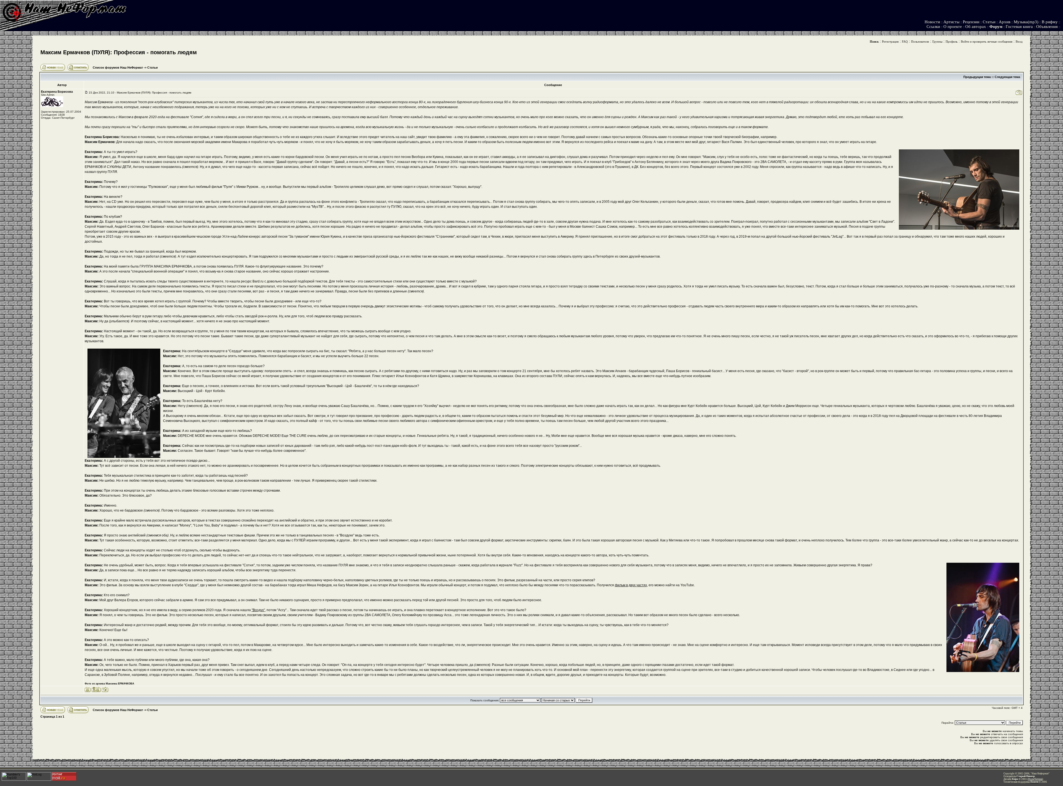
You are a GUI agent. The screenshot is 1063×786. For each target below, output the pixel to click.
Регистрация (890, 41)
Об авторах (975, 26)
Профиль (952, 41)
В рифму (1050, 22)
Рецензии (971, 22)
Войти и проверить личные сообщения (986, 41)
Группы (937, 41)
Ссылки (933, 26)
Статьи (989, 22)
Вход (1019, 41)
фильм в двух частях (631, 585)
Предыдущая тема (977, 77)
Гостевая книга (1019, 26)
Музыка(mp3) (1026, 22)
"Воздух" (258, 610)
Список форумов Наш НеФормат (118, 67)
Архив (1004, 22)
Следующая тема (1007, 77)
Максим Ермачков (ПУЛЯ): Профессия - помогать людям (118, 52)
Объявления (1047, 26)
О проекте (952, 26)
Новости (932, 22)
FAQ (905, 41)
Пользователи (920, 41)
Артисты (951, 22)
